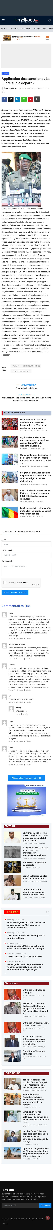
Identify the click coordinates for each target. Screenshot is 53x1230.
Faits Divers (26, 28)
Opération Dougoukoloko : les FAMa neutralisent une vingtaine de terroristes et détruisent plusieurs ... (36, 1152)
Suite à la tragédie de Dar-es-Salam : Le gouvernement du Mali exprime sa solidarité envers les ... (26, 925)
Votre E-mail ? (8, 550)
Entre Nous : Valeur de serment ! (34, 1052)
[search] (50, 20)
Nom (4, 539)
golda (10, 613)
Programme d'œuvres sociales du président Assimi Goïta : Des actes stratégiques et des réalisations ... (35, 476)
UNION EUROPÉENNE (31, 366)
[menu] (3, 20)
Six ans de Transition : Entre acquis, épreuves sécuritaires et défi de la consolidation (34, 1040)
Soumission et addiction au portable (34, 863)
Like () (28, 638)
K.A (9, 696)
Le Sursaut (23, 502)
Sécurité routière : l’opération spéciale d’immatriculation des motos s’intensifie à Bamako (33, 1099)
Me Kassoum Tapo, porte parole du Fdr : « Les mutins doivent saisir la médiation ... (26, 399)
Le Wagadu (26, 1090)
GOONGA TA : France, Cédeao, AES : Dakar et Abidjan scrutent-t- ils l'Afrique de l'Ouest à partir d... (35, 1008)
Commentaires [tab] (9, 531)
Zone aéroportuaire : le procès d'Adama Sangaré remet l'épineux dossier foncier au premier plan (35, 1083)
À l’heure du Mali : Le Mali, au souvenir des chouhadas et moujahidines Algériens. (35, 851)
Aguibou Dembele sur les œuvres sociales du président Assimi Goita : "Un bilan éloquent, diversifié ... (34, 441)
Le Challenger (27, 995)
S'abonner (45, 1205)
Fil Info (4, 28)
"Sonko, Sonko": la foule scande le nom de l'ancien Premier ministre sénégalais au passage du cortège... (35, 1136)
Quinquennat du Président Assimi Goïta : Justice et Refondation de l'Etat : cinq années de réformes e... (33, 423)
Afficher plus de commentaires (25, 778)
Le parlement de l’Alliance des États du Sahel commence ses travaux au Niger (26, 947)
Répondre (19, 638)
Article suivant (25, 394)
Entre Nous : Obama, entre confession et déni (36, 1024)
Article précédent (28, 385)
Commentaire (8, 561)
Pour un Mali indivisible (26, 388)
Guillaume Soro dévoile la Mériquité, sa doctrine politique (26, 936)
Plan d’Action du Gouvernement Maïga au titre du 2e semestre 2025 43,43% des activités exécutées (35, 494)
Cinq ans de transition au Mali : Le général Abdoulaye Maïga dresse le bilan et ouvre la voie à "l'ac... (35, 459)
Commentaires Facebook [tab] (29, 531)
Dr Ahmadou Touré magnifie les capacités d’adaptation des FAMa (34, 892)
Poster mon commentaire (15, 592)
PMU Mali (14, 28)
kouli (10, 721)
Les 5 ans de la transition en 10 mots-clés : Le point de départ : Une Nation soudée (35, 511)
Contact (5, 1223)
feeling (18, 707)
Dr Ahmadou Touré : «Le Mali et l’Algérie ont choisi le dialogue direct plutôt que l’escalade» (35, 837)
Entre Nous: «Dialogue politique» (34, 991)
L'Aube (22, 517)
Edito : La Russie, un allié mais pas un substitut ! (35, 877)
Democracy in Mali (16, 644)
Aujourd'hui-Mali (25, 431)
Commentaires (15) (16, 606)
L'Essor (25, 843)
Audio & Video (40, 28)
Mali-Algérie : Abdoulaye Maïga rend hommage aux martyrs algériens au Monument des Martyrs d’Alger (25, 967)
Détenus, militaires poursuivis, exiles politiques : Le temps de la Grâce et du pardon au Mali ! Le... (36, 1117)
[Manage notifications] (48, 1218)
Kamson (12, 664)
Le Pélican (26, 881)
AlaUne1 (16, 366)
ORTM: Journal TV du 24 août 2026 (24, 956)
